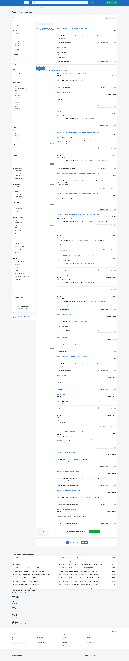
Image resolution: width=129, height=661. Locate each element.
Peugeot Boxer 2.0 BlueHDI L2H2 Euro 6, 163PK (70, 431)
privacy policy (55, 70)
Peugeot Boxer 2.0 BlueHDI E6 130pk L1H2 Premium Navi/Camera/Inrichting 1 (78, 132)
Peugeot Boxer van (62, 337)
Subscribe (40, 68)
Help (13, 637)
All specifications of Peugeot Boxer (20, 592)
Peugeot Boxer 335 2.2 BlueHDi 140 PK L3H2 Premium (72, 294)
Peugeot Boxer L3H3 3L (63, 92)
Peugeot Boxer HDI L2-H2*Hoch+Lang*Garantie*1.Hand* (72, 28)
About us (14, 634)
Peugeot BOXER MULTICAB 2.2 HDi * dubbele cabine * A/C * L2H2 (75, 256)
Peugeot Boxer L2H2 (62, 233)
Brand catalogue (40, 644)
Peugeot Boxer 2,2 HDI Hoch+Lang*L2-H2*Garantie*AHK (72, 356)
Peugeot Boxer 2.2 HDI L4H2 (65, 314)
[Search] (33, 3)
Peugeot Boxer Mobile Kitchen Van (66, 452)
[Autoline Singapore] (17, 2)
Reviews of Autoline (41, 642)
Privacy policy (40, 637)
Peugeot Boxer (61, 111)
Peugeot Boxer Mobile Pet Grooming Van (68, 490)
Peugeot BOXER (61, 47)
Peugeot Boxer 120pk (63, 275)
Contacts (14, 639)
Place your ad (94, 531)
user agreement (64, 70)
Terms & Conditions (41, 634)
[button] (111, 42)
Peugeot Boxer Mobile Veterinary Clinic (68, 471)
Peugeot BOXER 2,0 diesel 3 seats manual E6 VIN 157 (72, 73)
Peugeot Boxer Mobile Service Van (66, 509)
